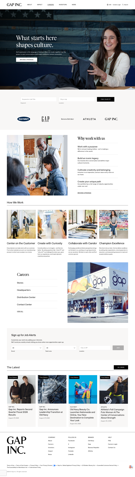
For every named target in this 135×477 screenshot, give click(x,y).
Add (118, 348)
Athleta (104, 407)
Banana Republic (93, 447)
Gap (89, 444)
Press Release (13, 377)
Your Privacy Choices (46, 465)
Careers (50, 5)
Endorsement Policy (35, 467)
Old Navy (73, 407)
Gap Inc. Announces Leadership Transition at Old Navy (51, 412)
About (29, 5)
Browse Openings (26, 60)
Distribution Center (26, 297)
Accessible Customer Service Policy (107, 465)
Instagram (71, 447)
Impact (39, 5)
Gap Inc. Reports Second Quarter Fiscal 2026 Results (20, 412)
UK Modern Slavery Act (88, 465)
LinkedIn (71, 454)
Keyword (23, 103)
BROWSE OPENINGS (84, 193)
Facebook (71, 441)
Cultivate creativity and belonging (96, 172)
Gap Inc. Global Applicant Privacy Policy (68, 465)
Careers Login (117, 4)
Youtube (71, 451)
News (74, 5)
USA (109, 5)
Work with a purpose (93, 148)
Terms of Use (10, 465)
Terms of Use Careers (22, 465)
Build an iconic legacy (93, 160)
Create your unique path (95, 183)
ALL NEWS (121, 367)
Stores (20, 283)
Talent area (48, 351)
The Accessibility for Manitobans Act (17, 467)
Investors (63, 5)
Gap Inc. (12, 407)
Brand (13, 351)
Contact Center (24, 304)
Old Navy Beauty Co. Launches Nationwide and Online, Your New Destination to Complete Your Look (82, 415)
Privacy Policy (34, 465)
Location (61, 103)
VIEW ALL (20, 311)
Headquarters (24, 290)
